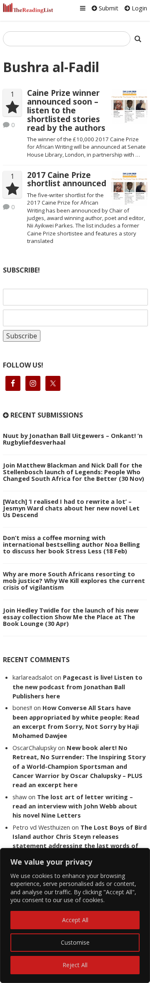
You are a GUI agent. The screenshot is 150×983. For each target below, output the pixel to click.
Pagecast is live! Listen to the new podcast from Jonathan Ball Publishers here (77, 686)
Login (138, 8)
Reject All (75, 965)
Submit (107, 8)
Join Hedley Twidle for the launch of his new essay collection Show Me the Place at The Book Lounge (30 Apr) (70, 617)
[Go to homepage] (28, 8)
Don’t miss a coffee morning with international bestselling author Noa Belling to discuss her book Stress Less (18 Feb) (71, 544)
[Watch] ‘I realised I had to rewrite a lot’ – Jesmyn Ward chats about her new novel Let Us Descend (71, 508)
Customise (75, 942)
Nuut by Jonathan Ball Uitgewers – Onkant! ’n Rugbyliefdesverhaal (72, 438)
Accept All (75, 920)
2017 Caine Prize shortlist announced (66, 179)
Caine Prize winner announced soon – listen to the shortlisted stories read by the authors (66, 110)
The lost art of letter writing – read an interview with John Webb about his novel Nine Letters (74, 806)
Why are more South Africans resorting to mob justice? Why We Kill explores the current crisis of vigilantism (74, 580)
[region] (75, 915)
